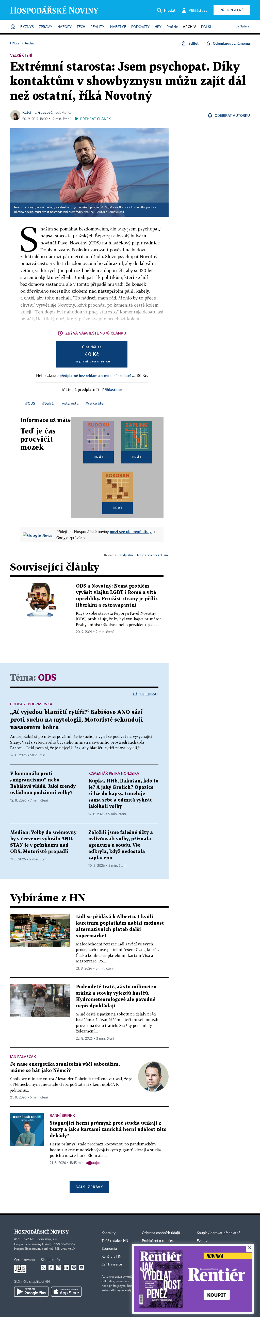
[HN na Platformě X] (43, 1267)
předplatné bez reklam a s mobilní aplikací (95, 375)
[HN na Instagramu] (58, 1267)
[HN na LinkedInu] (66, 1267)
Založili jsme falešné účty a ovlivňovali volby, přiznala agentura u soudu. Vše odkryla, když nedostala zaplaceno (120, 845)
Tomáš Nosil (116, 212)
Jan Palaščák (23, 1056)
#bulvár (48, 403)
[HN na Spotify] (73, 1267)
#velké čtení (96, 403)
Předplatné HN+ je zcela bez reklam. (143, 555)
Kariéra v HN (111, 1256)
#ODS (30, 403)
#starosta (70, 403)
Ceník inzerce (112, 1264)
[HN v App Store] (66, 1292)
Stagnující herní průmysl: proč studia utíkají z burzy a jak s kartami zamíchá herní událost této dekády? (108, 1129)
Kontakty (109, 1233)
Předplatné (232, 10)
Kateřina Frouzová (37, 112)
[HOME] (13, 27)
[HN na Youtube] (81, 1267)
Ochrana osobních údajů (161, 1233)
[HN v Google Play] (31, 1292)
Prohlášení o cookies (157, 1241)
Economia (109, 1249)
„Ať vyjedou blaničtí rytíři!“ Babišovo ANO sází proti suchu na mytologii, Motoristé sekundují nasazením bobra (76, 720)
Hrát (99, 457)
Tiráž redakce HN (115, 1241)
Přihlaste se (112, 389)
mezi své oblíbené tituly (131, 531)
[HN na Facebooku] (51, 1267)
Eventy (202, 1241)
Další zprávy (89, 1187)
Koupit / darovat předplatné (218, 1233)
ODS (47, 678)
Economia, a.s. (46, 1239)
